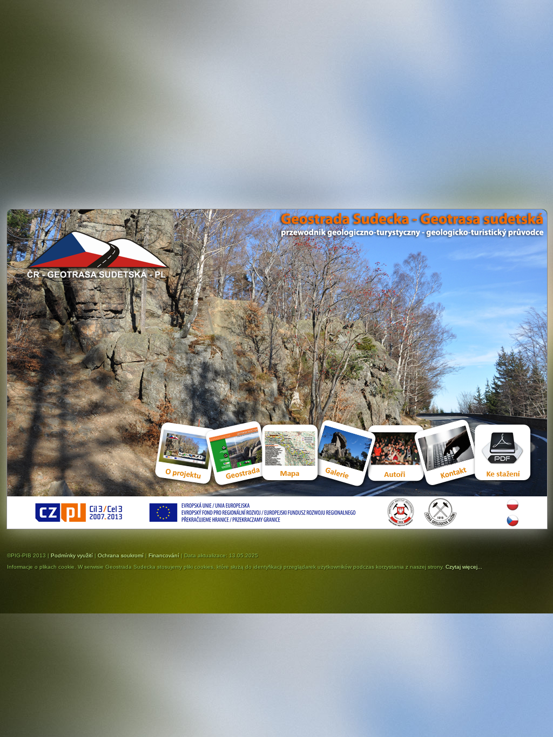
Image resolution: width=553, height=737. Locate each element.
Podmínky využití (72, 555)
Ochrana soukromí (121, 555)
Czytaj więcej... (464, 567)
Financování (164, 555)
